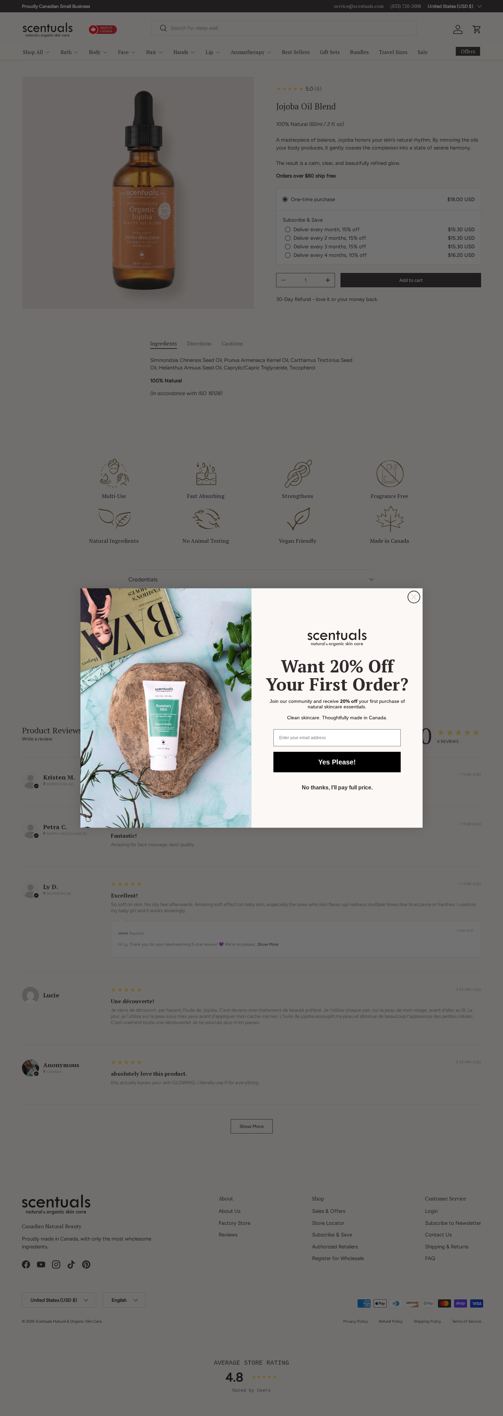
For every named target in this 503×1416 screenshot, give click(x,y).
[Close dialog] (414, 597)
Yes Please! (337, 762)
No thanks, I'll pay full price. (337, 787)
